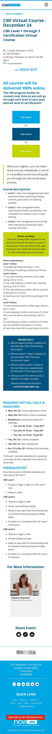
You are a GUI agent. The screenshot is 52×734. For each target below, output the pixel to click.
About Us (23, 700)
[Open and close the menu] (35, 4)
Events (13, 703)
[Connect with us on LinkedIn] (23, 684)
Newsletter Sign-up (27, 706)
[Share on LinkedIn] (32, 634)
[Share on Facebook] (25, 634)
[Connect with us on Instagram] (28, 684)
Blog (19, 703)
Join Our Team (36, 703)
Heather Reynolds (20, 598)
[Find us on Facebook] (14, 684)
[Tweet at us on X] (18, 684)
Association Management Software (26, 725)
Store (26, 703)
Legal (42, 730)
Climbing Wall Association (22, 600)
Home (14, 700)
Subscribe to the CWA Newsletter (26, 717)
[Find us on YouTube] (32, 684)
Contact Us (33, 700)
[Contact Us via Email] (37, 684)
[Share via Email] (18, 634)
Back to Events (14, 13)
